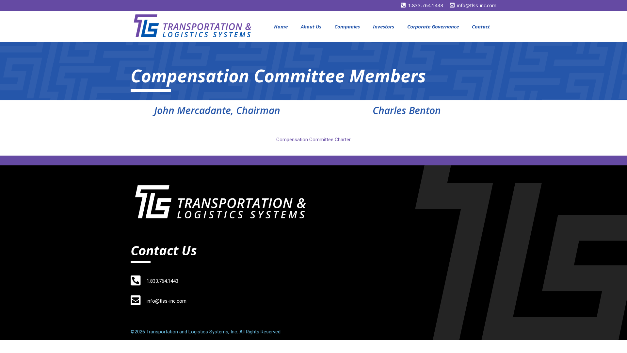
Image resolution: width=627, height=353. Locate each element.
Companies (347, 26)
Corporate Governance (433, 26)
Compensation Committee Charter (313, 140)
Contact (481, 26)
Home (281, 26)
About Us (311, 26)
